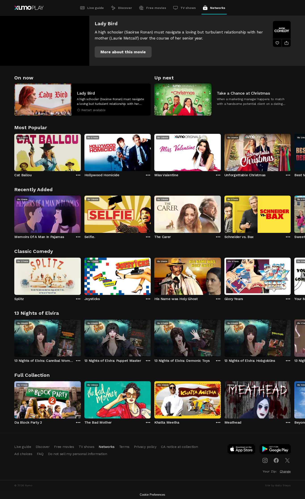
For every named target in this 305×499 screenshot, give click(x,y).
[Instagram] (265, 460)
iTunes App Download (241, 450)
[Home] (29, 8)
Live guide (95, 8)
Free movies (156, 8)
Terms (124, 447)
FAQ (40, 454)
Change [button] (285, 471)
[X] (287, 460)
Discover (125, 8)
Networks (217, 8)
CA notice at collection (179, 447)
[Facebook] (276, 460)
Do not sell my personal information (77, 454)
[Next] (290, 151)
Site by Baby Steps (278, 485)
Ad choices (23, 454)
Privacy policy (145, 447)
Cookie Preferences (152, 494)
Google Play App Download (275, 450)
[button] (123, 52)
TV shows (188, 8)
